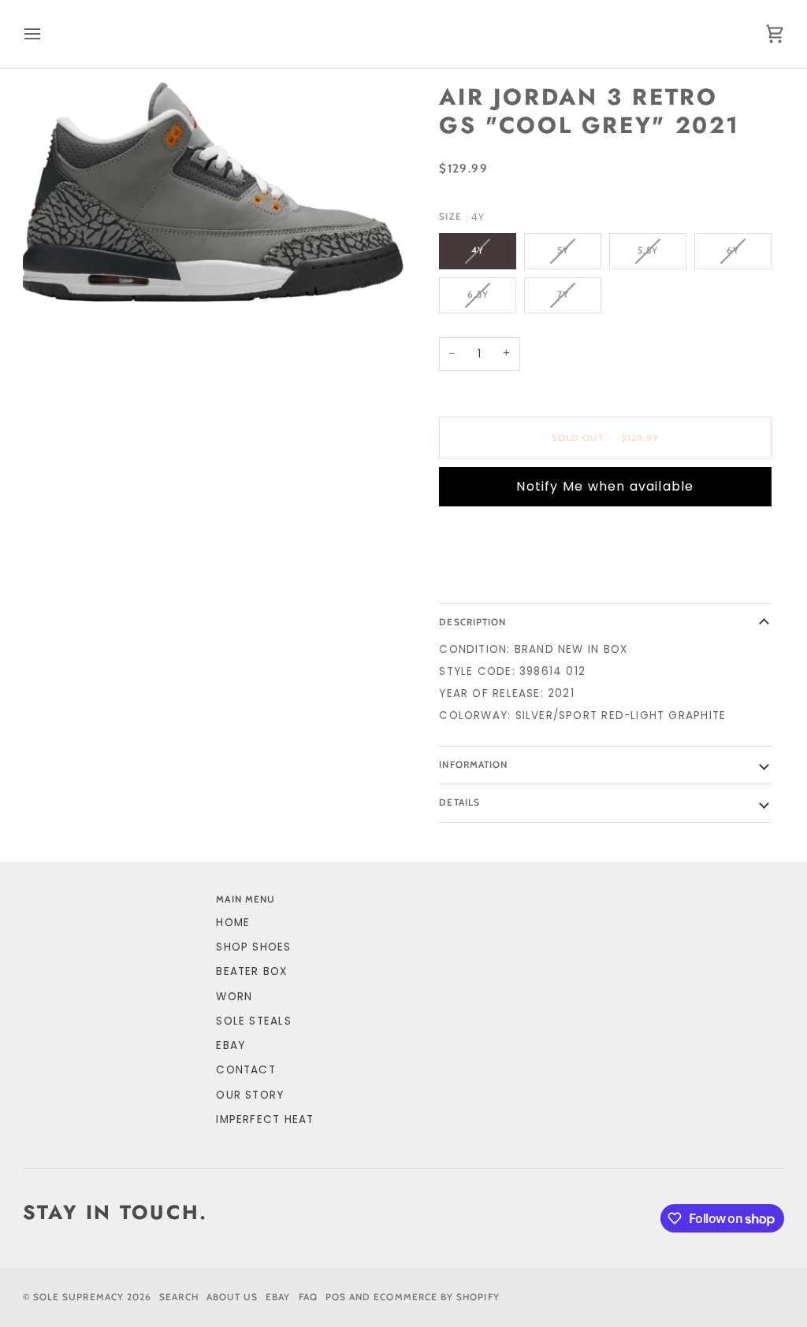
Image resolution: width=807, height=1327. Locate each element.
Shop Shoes (253, 947)
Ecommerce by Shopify (436, 1297)
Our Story (250, 1095)
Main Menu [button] (245, 899)
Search (178, 1297)
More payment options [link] (512, 578)
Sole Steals (253, 1021)
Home (233, 922)
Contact (246, 1069)
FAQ (308, 1297)
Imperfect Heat (265, 1119)
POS (335, 1297)
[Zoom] (213, 192)
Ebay (278, 1297)
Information (473, 764)
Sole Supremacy (78, 1297)
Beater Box (251, 971)
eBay (230, 1045)
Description (472, 622)
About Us (232, 1297)
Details (459, 802)
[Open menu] (46, 34)
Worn (234, 996)
